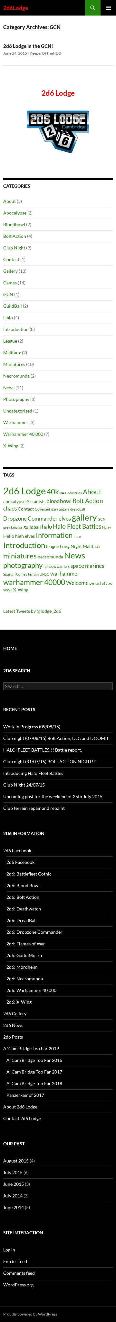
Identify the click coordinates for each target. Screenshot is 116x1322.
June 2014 (13, 1207)
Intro (77, 536)
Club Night (14, 247)
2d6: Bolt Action (22, 897)
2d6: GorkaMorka (24, 955)
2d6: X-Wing (19, 1002)
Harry (106, 527)
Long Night (71, 546)
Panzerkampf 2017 (25, 1095)
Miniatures (14, 364)
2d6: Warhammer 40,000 (31, 990)
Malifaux (12, 352)
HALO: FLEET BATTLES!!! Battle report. (42, 750)
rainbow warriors (57, 566)
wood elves (101, 583)
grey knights (13, 527)
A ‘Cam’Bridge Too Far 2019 (31, 1048)
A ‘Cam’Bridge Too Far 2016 (34, 1060)
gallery (84, 517)
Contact (11, 259)
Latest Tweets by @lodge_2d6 (32, 611)
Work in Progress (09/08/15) (31, 726)
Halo (8, 317)
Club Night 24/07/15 (24, 785)
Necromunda (16, 376)
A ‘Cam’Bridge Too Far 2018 (34, 1083)
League (10, 341)
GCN (8, 294)
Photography (16, 399)
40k (53, 491)
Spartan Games (15, 574)
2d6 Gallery (14, 1013)
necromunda (50, 556)
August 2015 (16, 1160)
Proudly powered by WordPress (30, 1314)
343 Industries (71, 493)
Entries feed (15, 1261)
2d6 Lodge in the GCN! (28, 46)
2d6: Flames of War (25, 943)
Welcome (77, 582)
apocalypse (14, 501)
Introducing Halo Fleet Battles (33, 773)
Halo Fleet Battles (77, 526)
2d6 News (13, 1025)
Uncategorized (17, 410)
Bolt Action (14, 236)
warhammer (65, 573)
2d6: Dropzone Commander (34, 932)
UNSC (44, 574)
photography (23, 565)
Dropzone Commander (30, 518)
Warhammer (15, 422)
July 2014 (13, 1195)
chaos (10, 508)
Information (54, 535)
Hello (8, 536)
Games (10, 282)
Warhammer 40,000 (23, 434)
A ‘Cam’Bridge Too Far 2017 (34, 1071)
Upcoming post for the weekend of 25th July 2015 (52, 796)
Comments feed (19, 1273)
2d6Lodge (15, 7)
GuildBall (12, 306)
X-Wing (10, 445)
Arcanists (35, 501)
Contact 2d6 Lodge (22, 1118)
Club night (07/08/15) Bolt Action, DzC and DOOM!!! (56, 738)
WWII (7, 590)
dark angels (60, 509)
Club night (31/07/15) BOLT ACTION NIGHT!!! (50, 761)
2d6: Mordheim (22, 967)
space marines (87, 565)
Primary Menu (108, 8)
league (52, 546)
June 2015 (13, 1184)
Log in (9, 1249)
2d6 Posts (13, 1037)
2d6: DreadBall (21, 920)
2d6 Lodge (24, 490)
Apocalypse (14, 212)
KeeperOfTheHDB (45, 53)
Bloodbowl (14, 224)
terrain (33, 574)
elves (65, 518)
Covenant (42, 509)
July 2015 (13, 1172)
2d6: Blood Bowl (23, 885)
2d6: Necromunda (24, 978)
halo (47, 526)
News (9, 387)
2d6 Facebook (17, 850)
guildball (32, 527)
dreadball (77, 509)
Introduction (16, 329)
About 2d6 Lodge (20, 1106)
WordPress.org (18, 1284)
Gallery (10, 271)
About (9, 201)
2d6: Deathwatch (23, 908)
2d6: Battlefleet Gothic (29, 873)
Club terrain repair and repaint (34, 808)
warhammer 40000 (34, 582)
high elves (25, 536)
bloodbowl (59, 501)
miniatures (20, 555)
